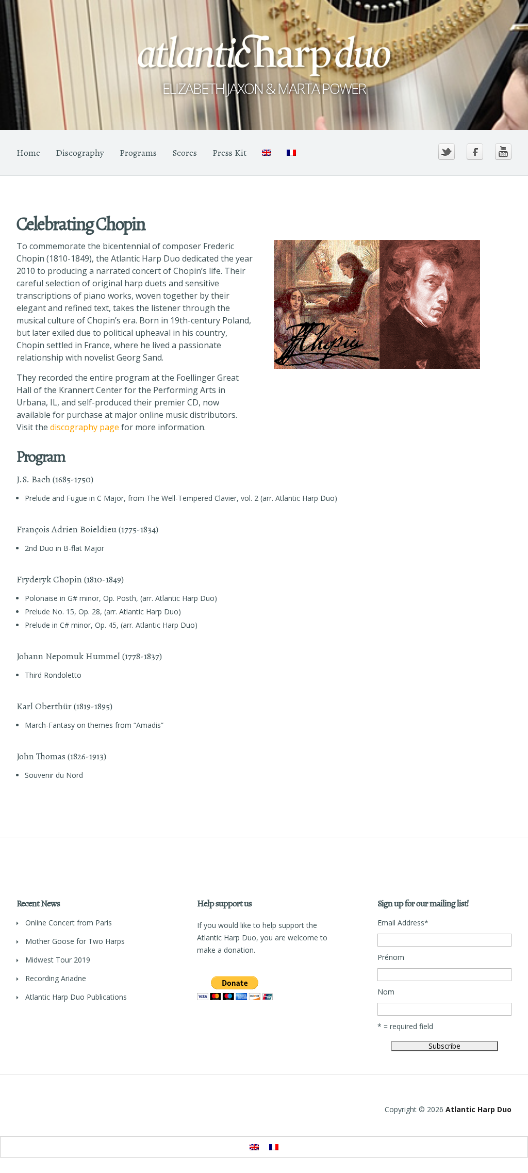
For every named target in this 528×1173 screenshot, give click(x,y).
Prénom (390, 957)
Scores (184, 152)
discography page (84, 427)
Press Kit (229, 152)
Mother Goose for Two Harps (75, 941)
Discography (80, 152)
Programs (138, 152)
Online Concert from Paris (68, 922)
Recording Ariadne (55, 978)
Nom (385, 992)
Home (28, 152)
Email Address (402, 922)
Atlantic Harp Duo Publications (76, 997)
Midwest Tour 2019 (57, 960)
